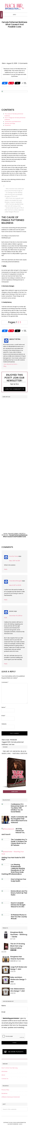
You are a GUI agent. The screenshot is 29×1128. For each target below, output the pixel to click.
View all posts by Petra (11, 364)
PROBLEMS (5, 535)
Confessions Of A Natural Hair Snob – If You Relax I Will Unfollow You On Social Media (18, 808)
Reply (5, 569)
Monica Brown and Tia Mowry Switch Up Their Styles (19, 893)
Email (3, 715)
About (3, 1075)
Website (4, 724)
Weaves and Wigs (10, 123)
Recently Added (13, 533)
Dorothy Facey (13, 556)
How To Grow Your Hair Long (9, 1068)
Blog (5, 366)
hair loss (11, 744)
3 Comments (22, 63)
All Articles (4, 1071)
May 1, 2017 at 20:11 (14, 561)
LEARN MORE (14, 791)
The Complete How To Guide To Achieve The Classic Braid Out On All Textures (19, 842)
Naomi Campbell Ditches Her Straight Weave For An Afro (18, 905)
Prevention (8, 125)
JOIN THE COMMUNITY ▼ (14, 389)
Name (4, 707)
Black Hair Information (14, 6)
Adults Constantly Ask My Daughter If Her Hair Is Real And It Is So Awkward (19, 820)
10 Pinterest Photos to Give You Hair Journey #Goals (19, 917)
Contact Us (5, 1078)
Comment (5, 682)
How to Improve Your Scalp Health (18, 880)
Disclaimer (4, 1093)
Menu (14, 14)
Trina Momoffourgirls (15, 581)
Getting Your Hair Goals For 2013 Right (13, 858)
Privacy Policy (5, 1090)
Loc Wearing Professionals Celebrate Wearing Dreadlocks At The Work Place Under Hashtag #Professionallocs (13, 869)
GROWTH (22, 533)
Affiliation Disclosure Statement (11, 1097)
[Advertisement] (14, 45)
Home (5, 533)
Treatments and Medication (13, 121)
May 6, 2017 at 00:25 (15, 585)
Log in (20, 1124)
